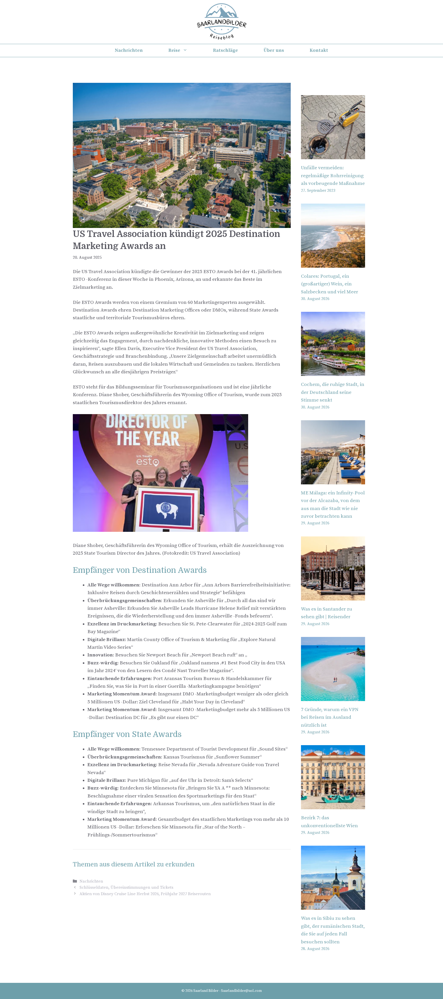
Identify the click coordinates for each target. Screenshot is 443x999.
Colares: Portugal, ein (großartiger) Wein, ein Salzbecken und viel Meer (329, 284)
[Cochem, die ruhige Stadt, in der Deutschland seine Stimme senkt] (333, 372)
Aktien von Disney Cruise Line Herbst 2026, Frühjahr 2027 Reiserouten (145, 893)
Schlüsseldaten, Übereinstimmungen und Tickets (126, 887)
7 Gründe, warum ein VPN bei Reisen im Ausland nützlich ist (329, 717)
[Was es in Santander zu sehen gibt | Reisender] (333, 596)
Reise (174, 50)
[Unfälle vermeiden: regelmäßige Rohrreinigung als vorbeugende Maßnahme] (333, 155)
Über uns (274, 50)
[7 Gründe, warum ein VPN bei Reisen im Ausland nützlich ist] (333, 697)
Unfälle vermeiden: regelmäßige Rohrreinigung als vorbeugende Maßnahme (333, 175)
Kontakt (319, 50)
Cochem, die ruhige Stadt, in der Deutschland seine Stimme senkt (332, 392)
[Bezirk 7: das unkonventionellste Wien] (333, 805)
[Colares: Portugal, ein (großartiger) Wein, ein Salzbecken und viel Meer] (333, 264)
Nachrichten (129, 50)
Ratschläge (225, 50)
